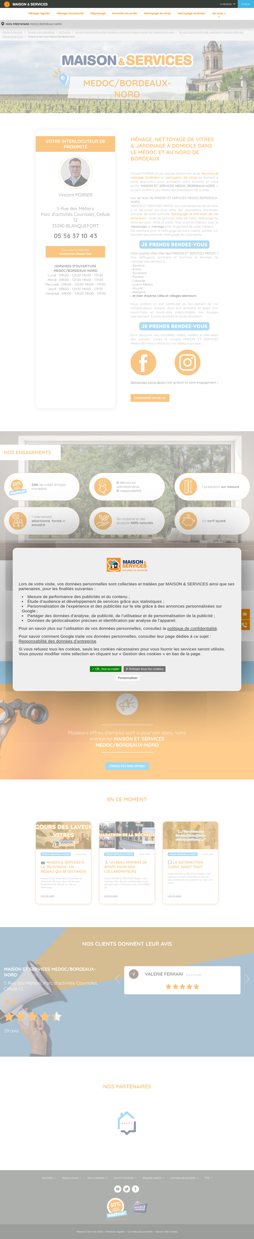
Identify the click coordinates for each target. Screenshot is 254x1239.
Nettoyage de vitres (157, 13)
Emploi (246, 4)
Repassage (98, 13)
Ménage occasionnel (70, 13)
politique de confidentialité (192, 628)
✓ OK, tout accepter (105, 669)
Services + (219, 13)
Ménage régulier (39, 13)
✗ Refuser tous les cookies (145, 669)
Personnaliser (128, 678)
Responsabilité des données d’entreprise (57, 641)
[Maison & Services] (26, 4)
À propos (226, 4)
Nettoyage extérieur (191, 13)
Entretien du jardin (124, 13)
